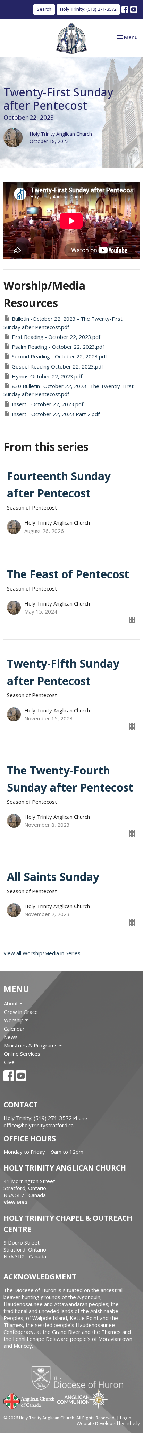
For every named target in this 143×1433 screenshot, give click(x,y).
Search (44, 9)
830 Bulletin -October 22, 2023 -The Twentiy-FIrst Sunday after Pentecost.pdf (68, 390)
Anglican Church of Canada (29, 1400)
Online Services (22, 1053)
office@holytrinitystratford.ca (38, 1125)
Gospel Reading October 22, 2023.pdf (57, 366)
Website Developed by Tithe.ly (108, 1423)
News (11, 1036)
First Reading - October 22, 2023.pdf (56, 336)
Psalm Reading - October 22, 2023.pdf (58, 346)
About (11, 1003)
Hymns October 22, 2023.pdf (47, 376)
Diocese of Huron (80, 1378)
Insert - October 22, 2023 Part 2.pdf (56, 413)
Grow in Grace (21, 1011)
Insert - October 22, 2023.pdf (47, 404)
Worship (14, 1020)
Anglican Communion (82, 1399)
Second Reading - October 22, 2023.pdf (59, 356)
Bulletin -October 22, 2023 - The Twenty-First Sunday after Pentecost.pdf (63, 322)
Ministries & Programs (31, 1045)
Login (125, 1418)
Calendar (14, 1028)
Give (9, 1062)
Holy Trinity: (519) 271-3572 (88, 9)
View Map (15, 1201)
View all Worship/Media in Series (42, 953)
